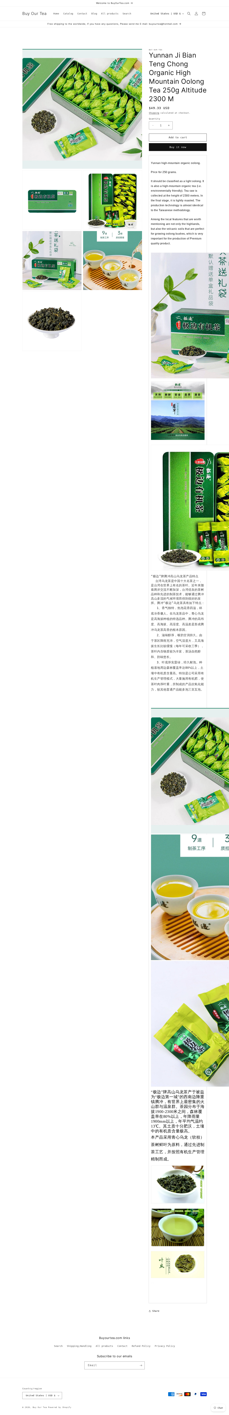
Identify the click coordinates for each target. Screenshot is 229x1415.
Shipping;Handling (79, 1346)
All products (104, 1346)
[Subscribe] (141, 1365)
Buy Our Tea (40, 1407)
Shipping (154, 113)
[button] (189, 13)
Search (58, 1346)
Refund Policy (141, 1346)
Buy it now (177, 147)
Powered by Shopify (59, 1407)
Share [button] (155, 1311)
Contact (122, 1346)
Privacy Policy (165, 1346)
